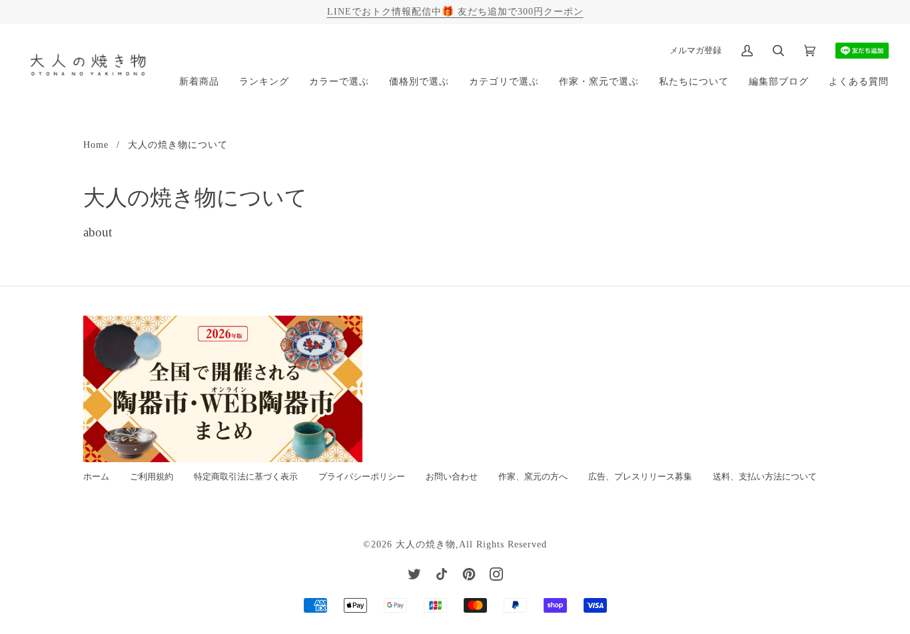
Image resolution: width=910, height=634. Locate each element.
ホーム (96, 476)
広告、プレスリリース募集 (640, 476)
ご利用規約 (151, 476)
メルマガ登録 (695, 50)
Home (96, 144)
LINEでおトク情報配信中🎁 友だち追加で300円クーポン (455, 11)
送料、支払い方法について (765, 476)
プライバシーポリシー (361, 476)
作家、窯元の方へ (533, 476)
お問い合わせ (452, 476)
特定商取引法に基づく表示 (246, 476)
